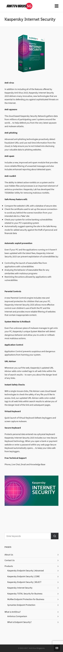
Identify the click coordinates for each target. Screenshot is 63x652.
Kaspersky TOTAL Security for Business (24, 593)
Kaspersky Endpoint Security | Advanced (25, 570)
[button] (54, 536)
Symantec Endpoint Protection (21, 605)
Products (9, 566)
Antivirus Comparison (17, 616)
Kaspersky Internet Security (19, 587)
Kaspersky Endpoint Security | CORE (23, 576)
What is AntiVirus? (13, 611)
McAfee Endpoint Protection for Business (25, 599)
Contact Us (10, 560)
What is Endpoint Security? (19, 622)
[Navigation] (56, 6)
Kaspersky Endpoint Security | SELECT (24, 582)
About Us (9, 554)
